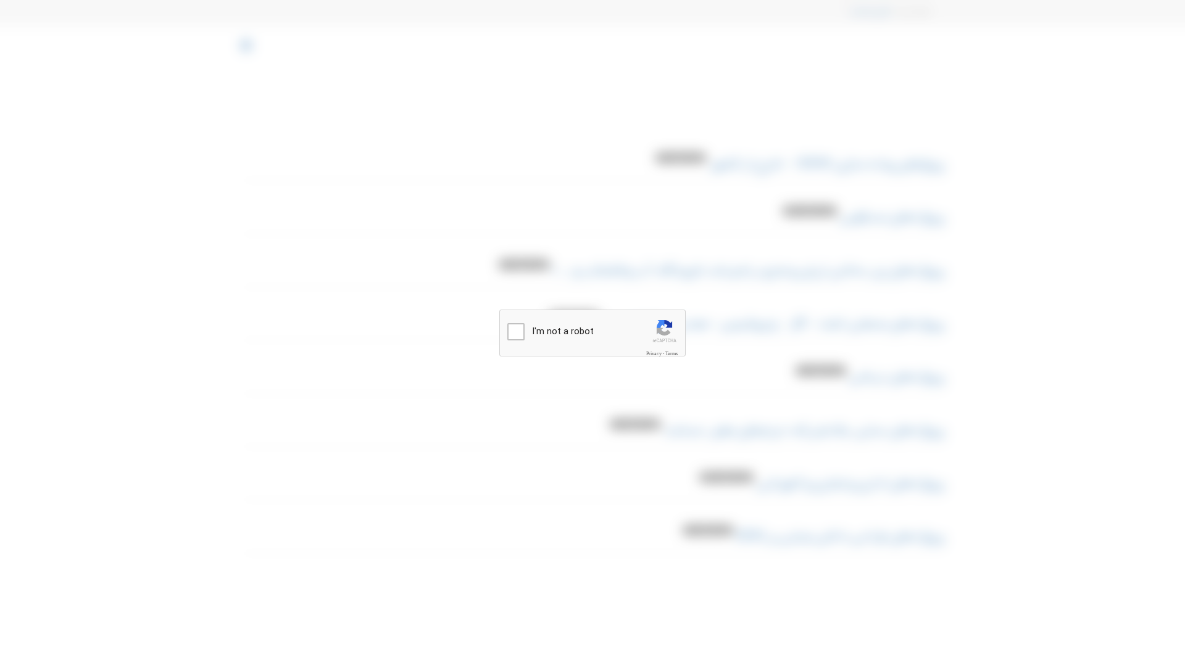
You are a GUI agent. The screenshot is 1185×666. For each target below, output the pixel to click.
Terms (671, 353)
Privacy (654, 353)
